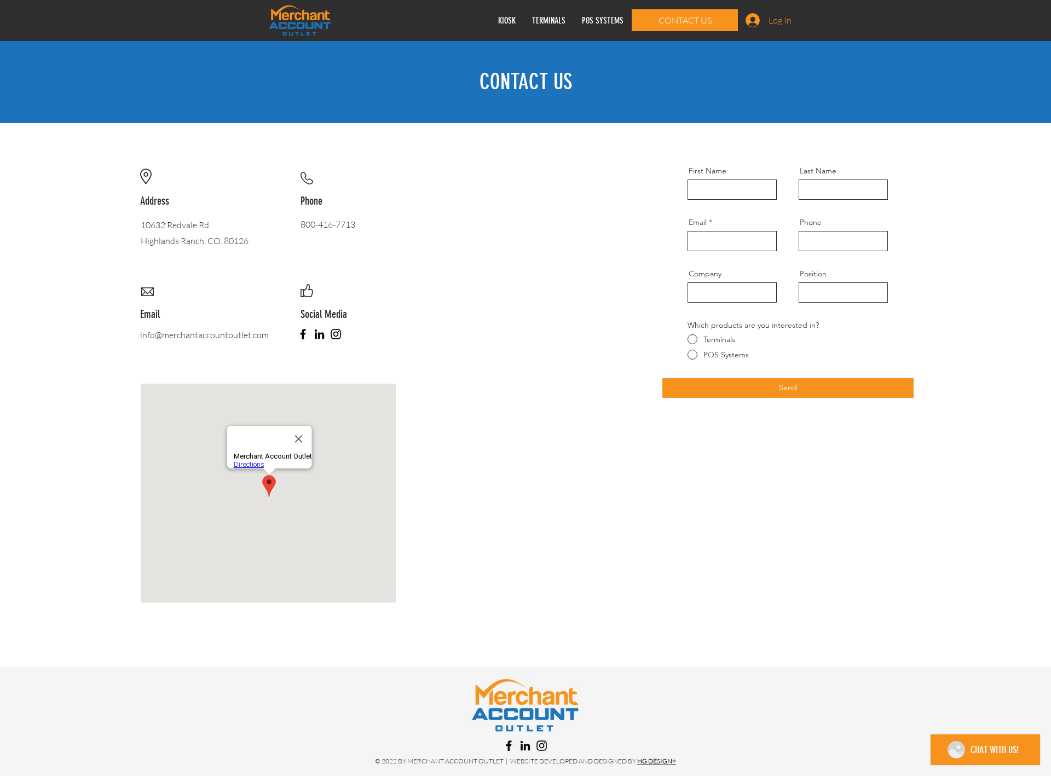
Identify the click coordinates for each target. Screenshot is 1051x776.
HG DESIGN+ (656, 761)
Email (698, 222)
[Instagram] (336, 334)
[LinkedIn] (319, 334)
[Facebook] (303, 334)
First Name (707, 171)
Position (813, 273)
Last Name (818, 171)
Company (705, 273)
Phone (811, 222)
